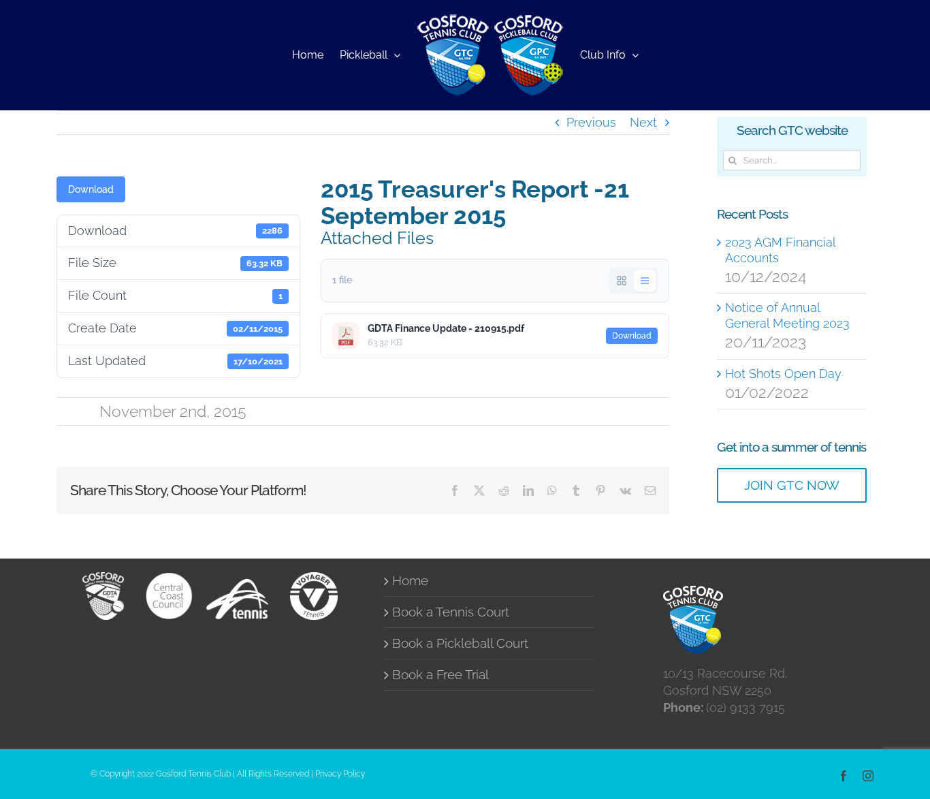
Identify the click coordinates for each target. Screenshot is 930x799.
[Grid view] (621, 281)
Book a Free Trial (440, 675)
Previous (591, 122)
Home (410, 581)
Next (643, 122)
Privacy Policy (340, 774)
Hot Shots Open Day (783, 373)
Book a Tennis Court (450, 612)
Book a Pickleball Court (460, 643)
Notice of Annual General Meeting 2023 (787, 315)
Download (91, 189)
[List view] (645, 281)
